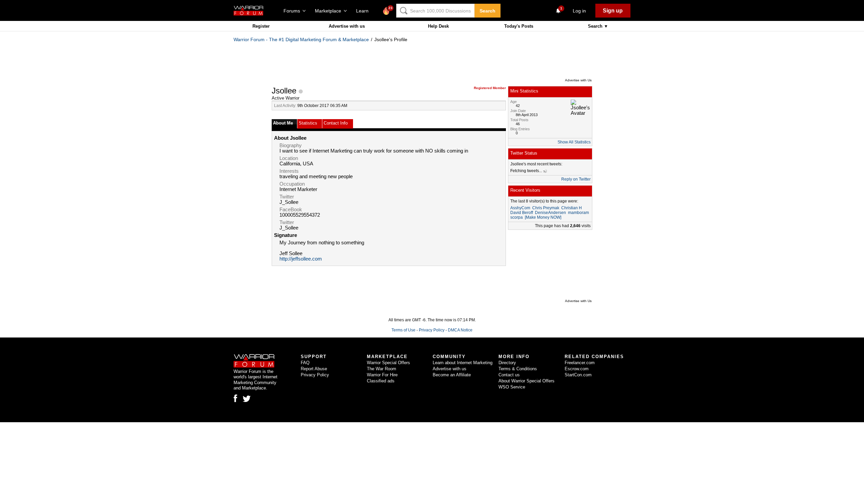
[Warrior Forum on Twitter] (247, 399)
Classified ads (381, 380)
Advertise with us (347, 26)
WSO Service (511, 386)
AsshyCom (520, 208)
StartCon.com (578, 374)
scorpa (516, 217)
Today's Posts (518, 26)
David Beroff (521, 212)
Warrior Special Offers (388, 362)
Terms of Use (403, 330)
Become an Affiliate (452, 374)
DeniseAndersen (550, 212)
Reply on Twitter (576, 179)
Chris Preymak (545, 208)
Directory (507, 362)
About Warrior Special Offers (526, 380)
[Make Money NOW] (543, 217)
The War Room (381, 368)
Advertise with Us (578, 80)
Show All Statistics (574, 142)
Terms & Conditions (517, 368)
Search (487, 11)
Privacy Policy (431, 330)
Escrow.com (577, 368)
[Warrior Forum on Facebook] (235, 398)
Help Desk (438, 26)
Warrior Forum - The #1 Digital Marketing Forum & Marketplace (301, 39)
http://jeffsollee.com (300, 259)
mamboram (578, 212)
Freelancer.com (580, 362)
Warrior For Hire (382, 374)
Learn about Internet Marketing (462, 362)
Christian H (571, 208)
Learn (364, 11)
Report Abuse (314, 368)
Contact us (509, 374)
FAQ (305, 362)
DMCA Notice (460, 330)
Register (261, 26)
